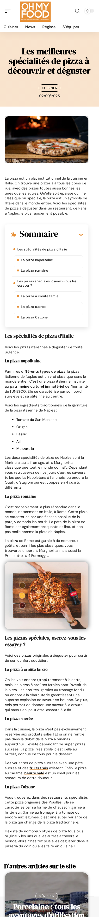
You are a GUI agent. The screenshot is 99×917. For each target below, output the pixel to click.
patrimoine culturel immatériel (37, 386)
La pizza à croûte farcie (39, 296)
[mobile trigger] (9, 11)
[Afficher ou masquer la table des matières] (70, 234)
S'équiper (46, 896)
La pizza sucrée (33, 306)
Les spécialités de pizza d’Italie (42, 249)
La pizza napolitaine (37, 260)
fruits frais (39, 768)
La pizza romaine (34, 270)
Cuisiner (49, 88)
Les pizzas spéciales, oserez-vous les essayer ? (46, 283)
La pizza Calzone (34, 317)
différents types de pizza (43, 371)
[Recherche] (77, 11)
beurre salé (34, 773)
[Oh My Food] (34, 11)
